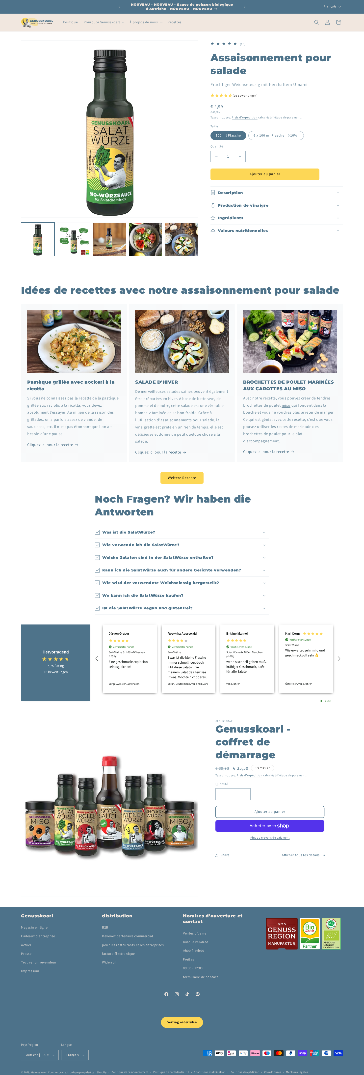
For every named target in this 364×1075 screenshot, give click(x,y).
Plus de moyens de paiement (270, 838)
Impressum (30, 971)
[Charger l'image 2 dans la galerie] (73, 239)
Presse (26, 953)
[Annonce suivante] (244, 6)
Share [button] (225, 855)
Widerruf (109, 962)
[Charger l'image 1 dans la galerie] (37, 239)
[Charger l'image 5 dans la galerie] (145, 239)
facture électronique (118, 953)
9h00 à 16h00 (193, 950)
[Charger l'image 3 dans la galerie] (109, 239)
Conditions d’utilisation (210, 1072)
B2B (105, 927)
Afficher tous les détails (301, 855)
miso (286, 405)
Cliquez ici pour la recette (50, 445)
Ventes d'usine (194, 933)
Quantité (216, 146)
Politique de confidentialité (171, 1072)
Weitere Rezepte (182, 478)
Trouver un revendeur (38, 962)
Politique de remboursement (129, 1072)
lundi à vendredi (196, 942)
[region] (217, 659)
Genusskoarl (39, 1072)
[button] (104, 22)
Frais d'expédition (245, 117)
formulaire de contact (200, 977)
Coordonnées (272, 1072)
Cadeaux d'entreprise (38, 936)
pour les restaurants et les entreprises (133, 945)
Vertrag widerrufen (182, 1022)
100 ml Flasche (228, 135)
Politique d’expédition (245, 1072)
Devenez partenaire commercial (127, 936)
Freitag (188, 959)
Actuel (26, 945)
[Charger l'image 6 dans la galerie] (181, 239)
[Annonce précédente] (119, 6)
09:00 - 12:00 (193, 968)
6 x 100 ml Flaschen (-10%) (276, 135)
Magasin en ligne (34, 927)
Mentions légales (297, 1072)
